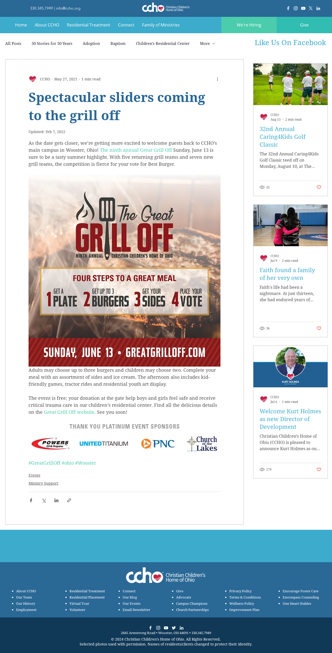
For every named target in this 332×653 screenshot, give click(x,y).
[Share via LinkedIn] (56, 500)
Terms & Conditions (245, 597)
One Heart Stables (297, 603)
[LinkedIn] (318, 8)
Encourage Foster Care (301, 591)
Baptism (118, 43)
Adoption (91, 43)
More (205, 43)
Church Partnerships (192, 609)
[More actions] (217, 79)
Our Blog (130, 597)
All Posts (13, 43)
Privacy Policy (240, 591)
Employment (26, 609)
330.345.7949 (41, 8)
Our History (25, 603)
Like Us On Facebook (290, 42)
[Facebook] (288, 8)
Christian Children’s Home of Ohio (154, 639)
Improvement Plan (244, 609)
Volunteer (77, 609)
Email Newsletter (136, 609)
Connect (129, 591)
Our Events (132, 603)
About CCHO (26, 591)
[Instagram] (295, 8)
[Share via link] (69, 500)
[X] (310, 8)
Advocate (183, 597)
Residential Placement (87, 597)
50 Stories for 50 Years (52, 43)
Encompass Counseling (301, 597)
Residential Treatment (87, 591)
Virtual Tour (79, 603)
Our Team (24, 597)
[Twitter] (173, 627)
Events (34, 475)
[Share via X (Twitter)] (43, 500)
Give (179, 591)
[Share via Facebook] (31, 500)
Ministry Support (43, 483)
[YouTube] (303, 8)
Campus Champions (192, 603)
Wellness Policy (241, 603)
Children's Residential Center (163, 43)
